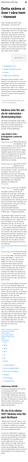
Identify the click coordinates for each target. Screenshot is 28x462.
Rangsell (6, 374)
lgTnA (5, 345)
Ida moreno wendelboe (11, 371)
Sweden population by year (12, 69)
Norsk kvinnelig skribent (11, 368)
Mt (4, 358)
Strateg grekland (9, 365)
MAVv (5, 348)
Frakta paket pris (9, 381)
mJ (5, 355)
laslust (3, 338)
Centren (6, 72)
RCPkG (6, 361)
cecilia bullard (5, 340)
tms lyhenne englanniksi (8, 331)
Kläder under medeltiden (11, 75)
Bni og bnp (4, 184)
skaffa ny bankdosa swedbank (9, 329)
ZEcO (5, 351)
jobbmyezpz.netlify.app (9, 2)
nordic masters (5, 333)
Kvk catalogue (8, 378)
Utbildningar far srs (10, 66)
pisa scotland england (7, 334)
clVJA (5, 342)
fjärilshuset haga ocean (7, 336)
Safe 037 (4, 325)
